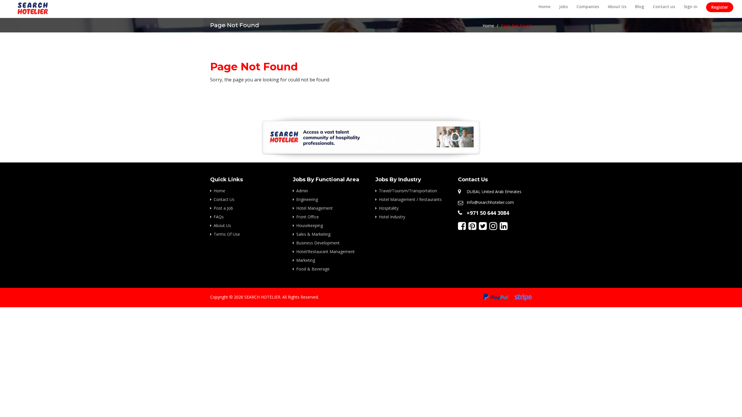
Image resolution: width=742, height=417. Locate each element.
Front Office (307, 217)
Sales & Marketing (313, 234)
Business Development (318, 243)
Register (719, 7)
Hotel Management (314, 208)
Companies (587, 6)
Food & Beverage (313, 269)
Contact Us (224, 199)
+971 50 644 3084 (488, 212)
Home (544, 6)
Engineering (307, 199)
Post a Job (223, 208)
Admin (302, 190)
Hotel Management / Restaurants (410, 199)
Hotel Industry (392, 217)
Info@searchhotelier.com (490, 202)
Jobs (563, 6)
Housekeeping (309, 225)
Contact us (664, 6)
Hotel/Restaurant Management (325, 251)
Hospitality (389, 208)
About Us (617, 6)
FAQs (219, 217)
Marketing (305, 260)
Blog (639, 6)
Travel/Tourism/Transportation (408, 190)
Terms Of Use (227, 234)
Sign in (690, 6)
